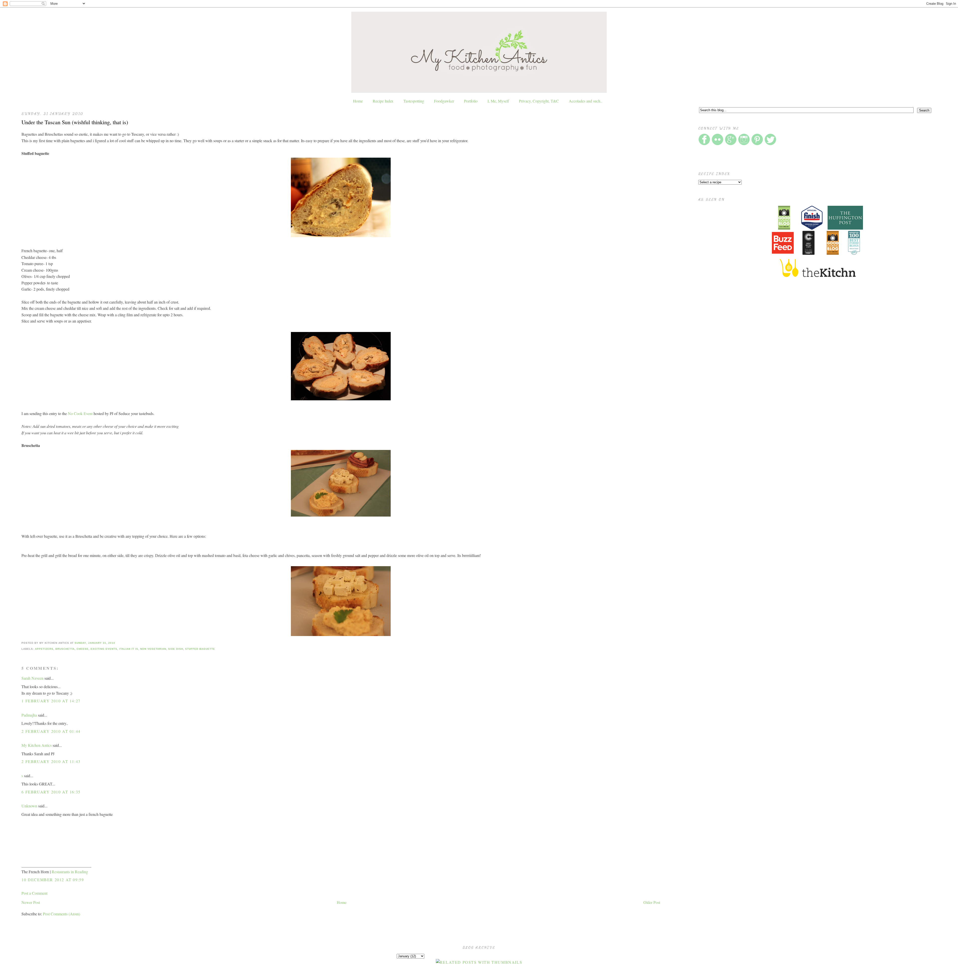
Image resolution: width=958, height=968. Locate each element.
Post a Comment (34, 893)
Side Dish (175, 648)
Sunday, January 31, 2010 (95, 643)
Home (358, 101)
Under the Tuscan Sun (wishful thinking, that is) (74, 122)
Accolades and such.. (585, 101)
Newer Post (30, 902)
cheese (83, 648)
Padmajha (29, 715)
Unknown (29, 805)
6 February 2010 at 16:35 (50, 791)
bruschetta (65, 648)
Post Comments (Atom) (61, 913)
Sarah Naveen (32, 678)
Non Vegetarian (153, 648)
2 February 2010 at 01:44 (50, 731)
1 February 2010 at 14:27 (50, 700)
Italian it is (128, 648)
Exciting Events (104, 648)
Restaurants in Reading (70, 871)
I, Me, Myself (498, 101)
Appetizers (44, 648)
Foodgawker (444, 101)
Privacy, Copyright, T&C (539, 101)
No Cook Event (80, 413)
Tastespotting (413, 101)
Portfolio (471, 101)
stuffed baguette (200, 648)
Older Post (651, 902)
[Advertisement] (735, 330)
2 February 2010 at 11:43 (50, 761)
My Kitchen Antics (36, 745)
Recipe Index (383, 101)
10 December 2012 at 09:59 (52, 879)
